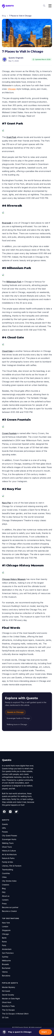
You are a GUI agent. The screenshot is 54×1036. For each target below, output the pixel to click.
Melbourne (6, 960)
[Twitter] (16, 811)
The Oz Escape (8, 1010)
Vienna (5, 972)
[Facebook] (4, 811)
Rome (4, 942)
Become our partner (10, 907)
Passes (5, 832)
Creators (5, 885)
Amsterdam (6, 949)
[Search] (44, 6)
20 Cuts (5, 1017)
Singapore (6, 930)
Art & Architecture (9, 854)
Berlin (4, 938)
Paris (4, 945)
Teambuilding (7, 869)
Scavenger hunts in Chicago (18, 718)
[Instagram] (10, 811)
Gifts (4, 828)
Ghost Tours (7, 847)
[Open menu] (50, 6)
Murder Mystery (8, 987)
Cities (4, 877)
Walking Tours (7, 843)
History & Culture (9, 851)
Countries (6, 873)
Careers (5, 900)
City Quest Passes (9, 835)
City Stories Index (9, 881)
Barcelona (6, 976)
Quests (5, 824)
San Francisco (8, 953)
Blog (4, 16)
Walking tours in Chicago (17, 724)
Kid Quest (6, 991)
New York (6, 923)
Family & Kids (7, 862)
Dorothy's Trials (8, 1006)
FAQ (3, 892)
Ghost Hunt (6, 1002)
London (5, 926)
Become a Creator (9, 911)
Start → (45, 1032)
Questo (6, 760)
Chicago (12, 89)
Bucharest (6, 968)
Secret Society (8, 995)
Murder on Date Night (11, 998)
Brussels (5, 964)
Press (4, 903)
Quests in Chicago (15, 712)
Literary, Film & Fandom (11, 866)
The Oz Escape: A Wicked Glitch (15, 1014)
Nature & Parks (8, 858)
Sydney (5, 957)
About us (5, 896)
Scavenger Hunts (9, 839)
